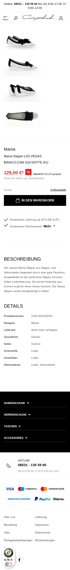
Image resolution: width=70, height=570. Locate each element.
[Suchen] (15, 18)
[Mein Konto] (60, 18)
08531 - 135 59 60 (32, 465)
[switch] (8, 564)
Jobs (7, 532)
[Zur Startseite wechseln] (38, 17)
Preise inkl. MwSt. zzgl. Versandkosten (24, 178)
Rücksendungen (45, 540)
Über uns (9, 517)
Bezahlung (10, 524)
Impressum (42, 524)
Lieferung (41, 517)
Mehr (47, 226)
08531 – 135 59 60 (25, 3)
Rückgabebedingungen (18, 540)
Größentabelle (58, 189)
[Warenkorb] (67, 17)
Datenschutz (42, 532)
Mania (9, 149)
